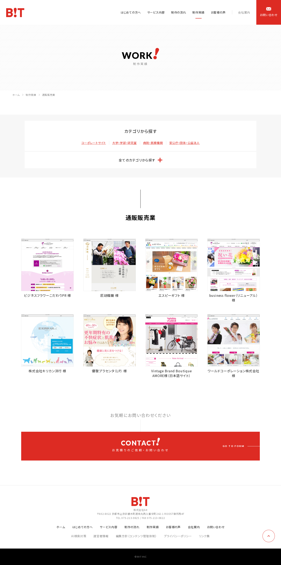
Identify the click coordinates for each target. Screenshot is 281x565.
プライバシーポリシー (178, 536)
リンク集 (204, 536)
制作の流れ (178, 12)
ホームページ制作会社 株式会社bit (15, 12)
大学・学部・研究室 (124, 143)
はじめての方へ (131, 12)
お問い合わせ (215, 527)
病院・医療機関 (153, 143)
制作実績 (198, 12)
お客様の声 (218, 12)
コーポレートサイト (93, 143)
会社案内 (244, 12)
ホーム (16, 94)
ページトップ (268, 536)
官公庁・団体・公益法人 (184, 143)
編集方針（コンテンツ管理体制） (136, 536)
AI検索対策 (78, 536)
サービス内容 (156, 12)
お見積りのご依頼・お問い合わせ (178, 445)
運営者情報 (101, 536)
